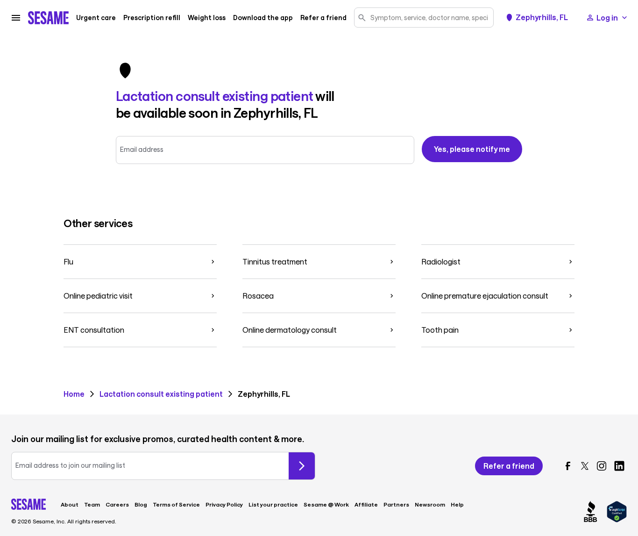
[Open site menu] (15, 17)
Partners (396, 504)
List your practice (273, 504)
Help (457, 504)
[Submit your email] (302, 465)
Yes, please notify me (472, 148)
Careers (117, 504)
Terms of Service (176, 504)
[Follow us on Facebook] (567, 466)
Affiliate (366, 504)
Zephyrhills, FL (542, 17)
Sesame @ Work (326, 504)
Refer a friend (323, 17)
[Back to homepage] (48, 17)
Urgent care (96, 17)
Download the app (263, 17)
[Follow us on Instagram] (601, 466)
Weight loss (207, 17)
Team (92, 504)
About (69, 504)
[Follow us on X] (584, 466)
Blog (141, 504)
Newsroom (430, 504)
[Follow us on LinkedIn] (619, 466)
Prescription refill (151, 17)
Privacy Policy (224, 504)
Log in (607, 17)
